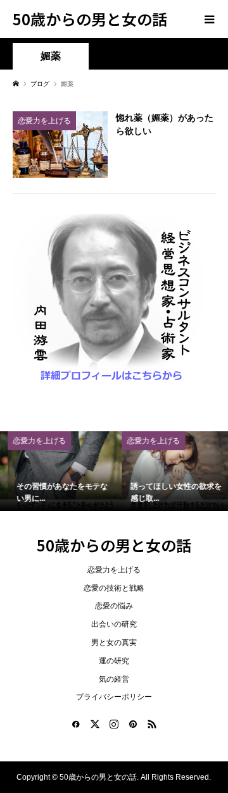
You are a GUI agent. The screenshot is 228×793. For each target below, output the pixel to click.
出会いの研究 (114, 624)
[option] (58, 471)
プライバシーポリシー (114, 696)
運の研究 (114, 660)
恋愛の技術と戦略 (114, 588)
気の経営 (114, 679)
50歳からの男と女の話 (90, 19)
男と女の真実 (114, 642)
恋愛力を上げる (114, 569)
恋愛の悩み (114, 605)
